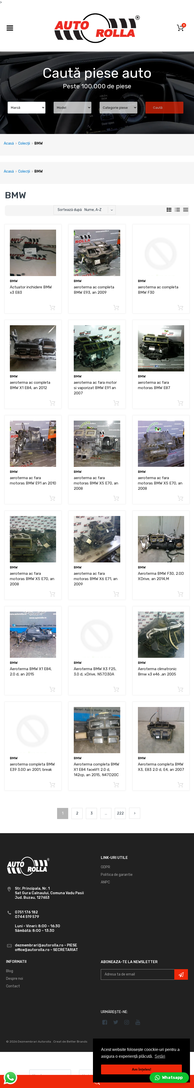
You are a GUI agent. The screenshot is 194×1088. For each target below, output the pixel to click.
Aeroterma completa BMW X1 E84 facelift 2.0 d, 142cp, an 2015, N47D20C (96, 769)
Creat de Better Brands (70, 1041)
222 (120, 813)
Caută (157, 108)
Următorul (134, 813)
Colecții (24, 143)
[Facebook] (105, 1022)
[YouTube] (138, 1022)
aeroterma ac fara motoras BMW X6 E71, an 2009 (95, 578)
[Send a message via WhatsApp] (10, 1077)
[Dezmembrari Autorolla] (97, 28)
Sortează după (70, 210)
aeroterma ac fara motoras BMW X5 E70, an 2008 (96, 483)
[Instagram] (127, 1022)
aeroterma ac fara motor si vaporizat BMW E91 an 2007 (95, 387)
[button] (169, 1077)
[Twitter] (116, 1022)
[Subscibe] (181, 974)
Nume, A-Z (93, 210)
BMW (14, 281)
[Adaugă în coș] (52, 308)
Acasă (9, 143)
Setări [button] (160, 1056)
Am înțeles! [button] (141, 1069)
